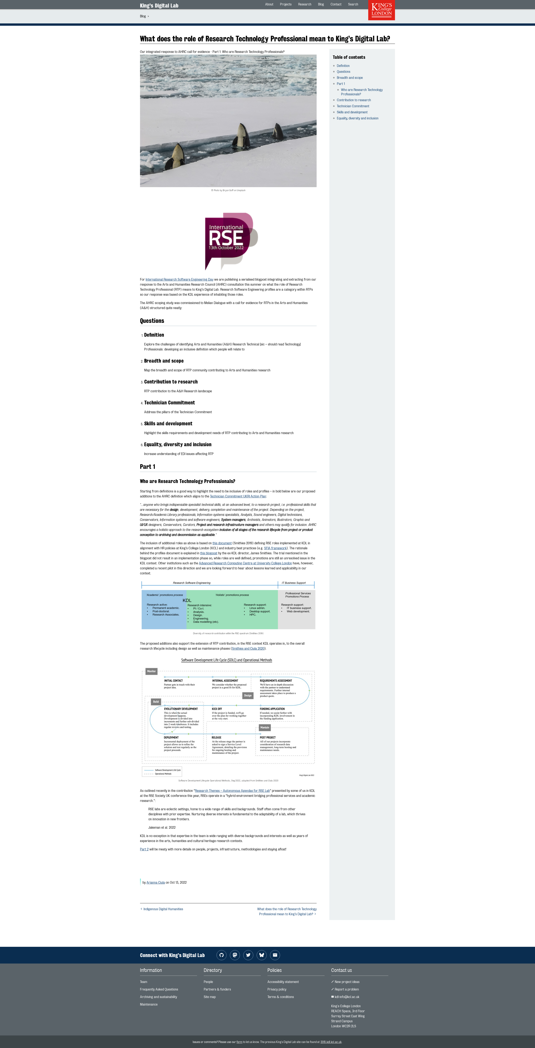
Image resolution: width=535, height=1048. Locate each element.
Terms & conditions (281, 997)
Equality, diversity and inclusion (357, 118)
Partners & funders (217, 989)
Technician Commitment (353, 106)
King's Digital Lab (159, 5)
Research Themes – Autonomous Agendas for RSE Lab (232, 791)
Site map (210, 997)
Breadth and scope (350, 78)
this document (222, 543)
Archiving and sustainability (158, 997)
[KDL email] (275, 955)
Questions (343, 72)
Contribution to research (354, 100)
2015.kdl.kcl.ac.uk (331, 1042)
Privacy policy (277, 989)
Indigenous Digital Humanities (163, 909)
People (208, 982)
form (239, 1042)
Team (143, 982)
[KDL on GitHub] (222, 955)
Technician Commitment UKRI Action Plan (238, 496)
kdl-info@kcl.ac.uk (346, 997)
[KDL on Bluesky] (262, 955)
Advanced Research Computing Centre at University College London (245, 563)
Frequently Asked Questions (159, 989)
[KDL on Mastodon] (235, 955)
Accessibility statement (283, 982)
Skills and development (352, 112)
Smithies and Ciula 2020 (248, 649)
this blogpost (208, 553)
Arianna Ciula (155, 882)
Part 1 (341, 84)
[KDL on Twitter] (248, 955)
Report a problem (346, 989)
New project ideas (346, 982)
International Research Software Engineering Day (179, 279)
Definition (343, 66)
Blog (143, 16)
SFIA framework (275, 548)
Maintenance (149, 1004)
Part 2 (144, 849)
